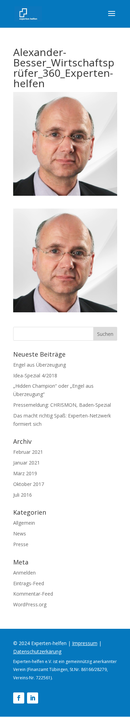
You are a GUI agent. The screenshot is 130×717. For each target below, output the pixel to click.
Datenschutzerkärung (37, 651)
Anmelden (24, 572)
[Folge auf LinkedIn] (32, 698)
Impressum (84, 643)
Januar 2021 (26, 462)
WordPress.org (29, 604)
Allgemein (24, 523)
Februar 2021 (28, 452)
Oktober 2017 (28, 484)
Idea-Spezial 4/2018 (35, 375)
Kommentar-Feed (33, 593)
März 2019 (25, 473)
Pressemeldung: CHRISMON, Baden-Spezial (62, 405)
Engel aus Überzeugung (39, 364)
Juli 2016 (22, 494)
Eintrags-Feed (28, 583)
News (19, 533)
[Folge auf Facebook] (18, 698)
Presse (20, 544)
